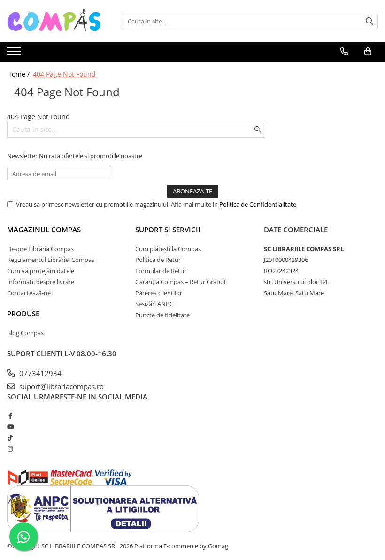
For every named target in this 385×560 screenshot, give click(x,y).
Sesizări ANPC (154, 303)
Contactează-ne (29, 293)
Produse (23, 313)
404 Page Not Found (64, 73)
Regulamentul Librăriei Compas (50, 259)
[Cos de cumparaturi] (368, 51)
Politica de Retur (158, 259)
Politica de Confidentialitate (257, 204)
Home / (19, 73)
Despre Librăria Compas (40, 249)
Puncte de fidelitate (162, 315)
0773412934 (39, 373)
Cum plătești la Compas (168, 249)
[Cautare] (369, 21)
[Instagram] (10, 449)
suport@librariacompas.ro (60, 386)
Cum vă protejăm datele (40, 271)
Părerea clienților (158, 293)
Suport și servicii (167, 229)
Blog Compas (25, 333)
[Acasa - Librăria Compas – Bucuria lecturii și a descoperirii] (54, 21)
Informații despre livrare (40, 281)
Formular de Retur (160, 271)
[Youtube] (10, 426)
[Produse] (15, 54)
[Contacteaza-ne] (344, 51)
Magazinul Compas (44, 229)
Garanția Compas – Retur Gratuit (180, 281)
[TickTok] (10, 437)
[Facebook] (10, 415)
